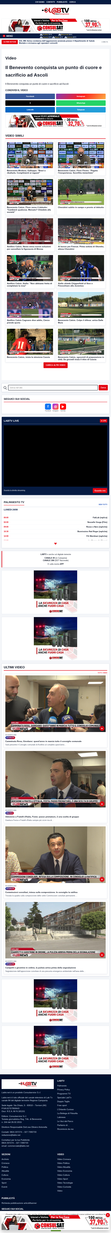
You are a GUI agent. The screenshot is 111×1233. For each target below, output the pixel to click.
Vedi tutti (103, 504)
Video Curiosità (64, 1187)
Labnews (61, 1117)
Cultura (5, 1175)
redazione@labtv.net (11, 1135)
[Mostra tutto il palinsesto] (55, 544)
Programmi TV (64, 1093)
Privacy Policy (63, 1089)
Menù (8, 36)
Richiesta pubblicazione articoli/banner (19, 1203)
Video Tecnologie (65, 1183)
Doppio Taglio (63, 1101)
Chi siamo (39, 2)
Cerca (72, 2)
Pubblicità (62, 2)
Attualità (5, 1171)
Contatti (50, 2)
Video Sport (62, 1179)
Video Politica (63, 1163)
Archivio (5, 1159)
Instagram (81, 96)
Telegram (81, 110)
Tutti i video (102, 673)
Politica (5, 1167)
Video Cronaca (64, 1159)
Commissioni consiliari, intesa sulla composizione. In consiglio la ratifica (41, 892)
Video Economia (64, 1171)
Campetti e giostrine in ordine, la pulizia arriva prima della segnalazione (40, 968)
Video (59, 1191)
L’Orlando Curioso (65, 1109)
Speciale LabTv (64, 1097)
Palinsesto (62, 1085)
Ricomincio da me (65, 1129)
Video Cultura (63, 1175)
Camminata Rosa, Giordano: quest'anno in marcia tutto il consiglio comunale (43, 741)
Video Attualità (63, 1167)
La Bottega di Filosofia (67, 1113)
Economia (6, 1179)
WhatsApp (81, 103)
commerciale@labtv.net (18, 1146)
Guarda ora (100, 490)
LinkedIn (30, 110)
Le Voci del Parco (65, 1121)
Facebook (30, 96)
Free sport (62, 1105)
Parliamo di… (63, 1125)
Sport (4, 1183)
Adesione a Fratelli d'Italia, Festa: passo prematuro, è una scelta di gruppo (42, 817)
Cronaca (5, 1163)
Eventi (4, 1187)
